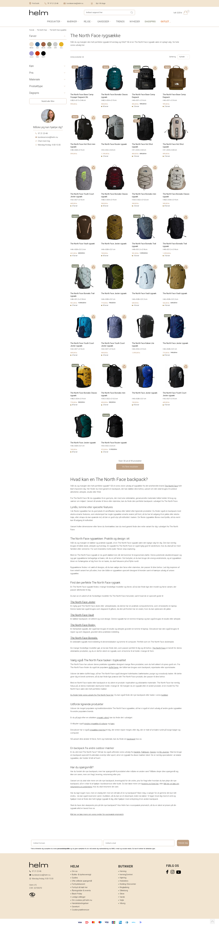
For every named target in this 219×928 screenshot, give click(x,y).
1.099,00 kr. (167, 253)
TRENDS (120, 21)
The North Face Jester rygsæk (113, 243)
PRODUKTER (53, 21)
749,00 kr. (104, 253)
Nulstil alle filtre (48, 101)
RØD (37, 57)
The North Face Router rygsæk (114, 144)
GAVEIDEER (103, 21)
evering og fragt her (150, 784)
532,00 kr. (166, 303)
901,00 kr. (135, 253)
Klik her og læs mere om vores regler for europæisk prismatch (97, 814)
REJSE (87, 21)
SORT (43, 57)
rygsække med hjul (98, 730)
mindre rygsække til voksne (95, 724)
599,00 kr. (73, 153)
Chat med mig (44, 141)
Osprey (153, 752)
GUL (61, 48)
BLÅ (37, 48)
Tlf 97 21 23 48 (52, 3)
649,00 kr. (135, 303)
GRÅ (55, 48)
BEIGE (31, 48)
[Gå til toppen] (212, 921)
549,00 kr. (135, 203)
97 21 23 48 (43, 133)
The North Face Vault (82, 614)
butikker (164, 695)
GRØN (49, 48)
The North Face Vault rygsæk (82, 243)
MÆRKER (72, 21)
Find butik (35, 3)
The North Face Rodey (83, 624)
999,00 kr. (73, 104)
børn (112, 724)
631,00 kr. (73, 253)
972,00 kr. (104, 449)
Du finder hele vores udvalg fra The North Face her (91, 695)
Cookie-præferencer (80, 910)
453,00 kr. (104, 402)
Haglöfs (137, 752)
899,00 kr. (166, 153)
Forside (31, 30)
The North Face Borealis (84, 637)
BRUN (43, 48)
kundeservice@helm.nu (75, 3)
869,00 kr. (135, 153)
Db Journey (164, 752)
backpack (131, 739)
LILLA (31, 57)
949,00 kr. (104, 104)
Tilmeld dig (183, 843)
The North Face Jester (82, 602)
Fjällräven (145, 752)
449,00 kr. (73, 203)
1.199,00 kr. (105, 153)
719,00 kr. (104, 303)
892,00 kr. (135, 104)
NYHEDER (135, 21)
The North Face (42, 30)
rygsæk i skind (103, 717)
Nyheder (182, 57)
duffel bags (113, 667)
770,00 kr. (73, 402)
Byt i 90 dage (101, 3)
